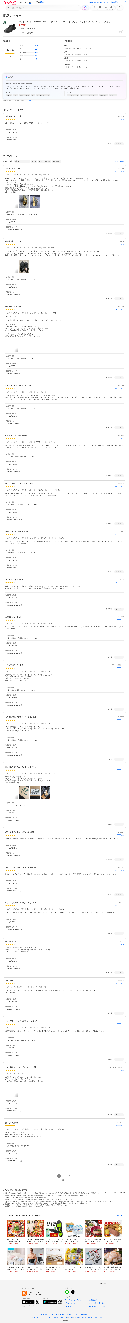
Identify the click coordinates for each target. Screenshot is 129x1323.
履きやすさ (56, 161)
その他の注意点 (33, 100)
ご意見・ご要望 (98, 1317)
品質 (40, 161)
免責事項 (70, 1317)
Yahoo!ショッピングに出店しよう (110, 2)
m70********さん (119, 944)
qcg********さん (119, 438)
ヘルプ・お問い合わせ (86, 1317)
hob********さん (119, 905)
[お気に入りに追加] (121, 32)
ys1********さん (119, 388)
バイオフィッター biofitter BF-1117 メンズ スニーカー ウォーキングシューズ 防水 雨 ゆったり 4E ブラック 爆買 (64, 22)
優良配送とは (93, 1300)
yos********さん (119, 620)
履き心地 (47, 161)
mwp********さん (119, 870)
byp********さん (119, 244)
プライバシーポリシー (33, 1317)
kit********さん (120, 668)
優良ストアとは (70, 1303)
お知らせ (68, 1306)
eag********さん (119, 1024)
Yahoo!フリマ (84, 1314)
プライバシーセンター (46, 1317)
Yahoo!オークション (72, 1314)
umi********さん (119, 770)
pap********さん (119, 171)
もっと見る (117, 1215)
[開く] (24, 201)
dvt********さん (120, 983)
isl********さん (120, 720)
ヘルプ (124, 2)
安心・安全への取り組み (97, 1303)
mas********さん (119, 582)
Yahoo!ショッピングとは (73, 1300)
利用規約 (56, 1317)
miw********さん (119, 835)
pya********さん (119, 1125)
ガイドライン (63, 1317)
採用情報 (76, 1317)
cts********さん (120, 309)
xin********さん (120, 119)
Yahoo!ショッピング (46, 1314)
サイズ (34, 161)
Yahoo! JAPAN (94, 2)
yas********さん (119, 486)
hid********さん (119, 534)
